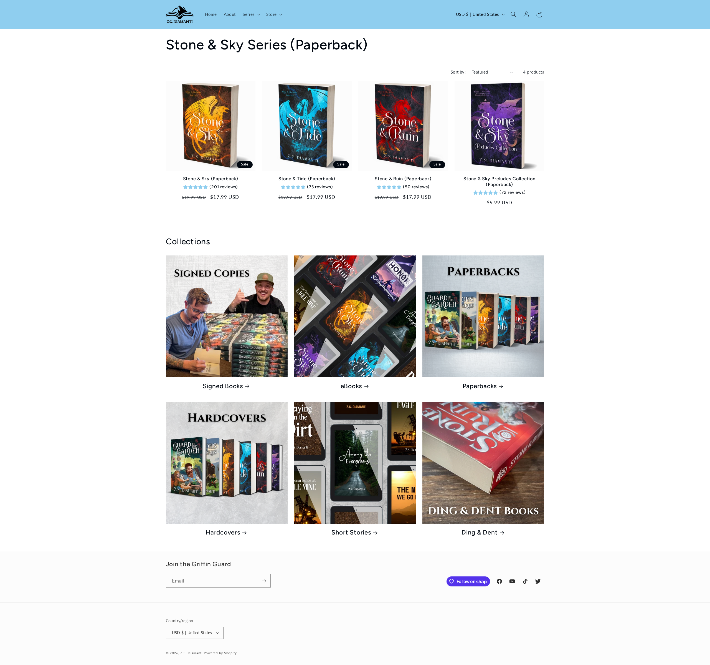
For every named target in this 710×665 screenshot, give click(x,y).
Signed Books (223, 386)
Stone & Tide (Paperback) (306, 178)
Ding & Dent (480, 532)
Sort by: (458, 71)
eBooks (351, 386)
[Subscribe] (263, 581)
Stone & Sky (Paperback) (210, 178)
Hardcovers (223, 532)
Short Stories (351, 532)
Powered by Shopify (220, 653)
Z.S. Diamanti (191, 653)
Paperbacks (480, 386)
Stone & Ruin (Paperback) (403, 178)
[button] (251, 14)
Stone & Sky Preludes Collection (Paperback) (499, 181)
